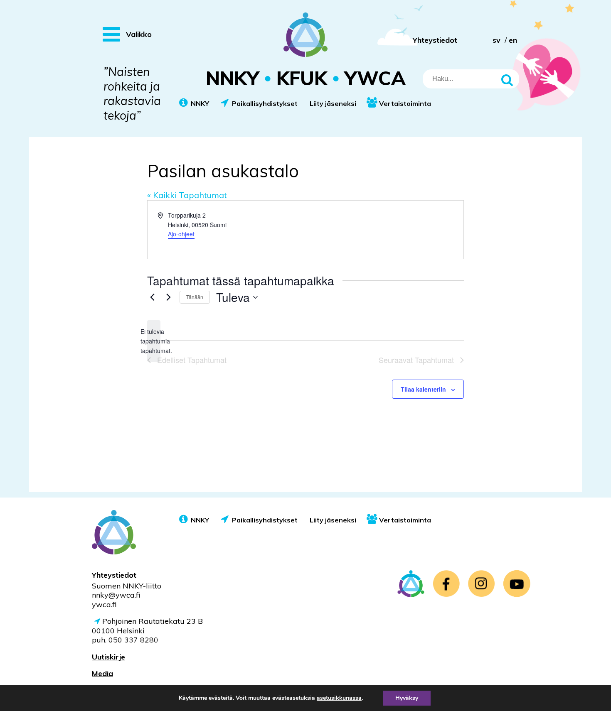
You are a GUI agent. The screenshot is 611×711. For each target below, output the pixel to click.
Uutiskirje (108, 657)
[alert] (153, 341)
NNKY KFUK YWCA (306, 78)
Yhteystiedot (435, 40)
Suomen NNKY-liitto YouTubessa (516, 583)
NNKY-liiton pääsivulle (410, 583)
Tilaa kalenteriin (423, 389)
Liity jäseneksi (333, 103)
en (513, 40)
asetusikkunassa (339, 698)
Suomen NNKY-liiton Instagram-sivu (481, 583)
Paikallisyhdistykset (265, 103)
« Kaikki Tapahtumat (187, 195)
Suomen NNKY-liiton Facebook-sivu (446, 583)
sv (496, 40)
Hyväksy (406, 698)
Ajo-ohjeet (181, 234)
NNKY (200, 103)
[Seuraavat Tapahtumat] (168, 297)
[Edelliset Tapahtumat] (152, 297)
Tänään (194, 296)
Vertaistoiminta (405, 103)
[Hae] (508, 79)
